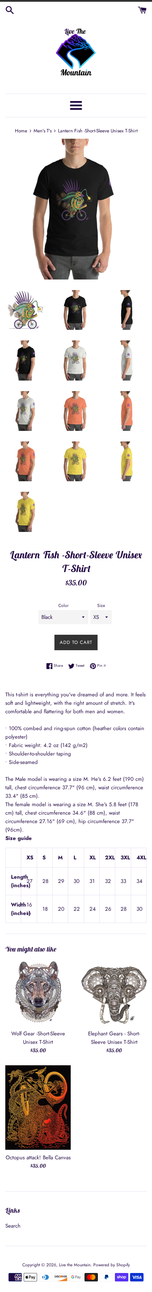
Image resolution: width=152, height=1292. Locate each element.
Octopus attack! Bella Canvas (38, 1157)
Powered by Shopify (111, 1265)
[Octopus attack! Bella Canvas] (38, 1107)
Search (13, 1226)
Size (101, 605)
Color (63, 605)
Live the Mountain (74, 1265)
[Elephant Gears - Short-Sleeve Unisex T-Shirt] (114, 993)
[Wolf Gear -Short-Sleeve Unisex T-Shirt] (38, 993)
